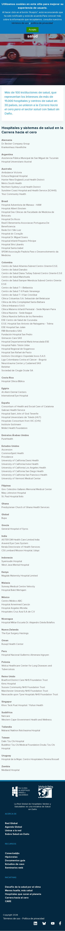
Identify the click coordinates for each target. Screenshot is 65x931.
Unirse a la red (13, 830)
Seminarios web (14, 867)
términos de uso (20, 23)
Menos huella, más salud (18, 890)
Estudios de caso (14, 864)
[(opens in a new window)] (35, 923)
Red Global (11, 823)
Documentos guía (15, 860)
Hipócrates (11, 856)
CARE (8, 901)
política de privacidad (42, 23)
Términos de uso (11, 918)
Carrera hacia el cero (17, 897)
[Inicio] (21, 791)
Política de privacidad (33, 918)
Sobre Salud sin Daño (17, 834)
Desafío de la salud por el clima (23, 886)
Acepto (32, 29)
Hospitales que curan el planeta (23, 894)
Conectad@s (12, 853)
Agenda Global (13, 826)
